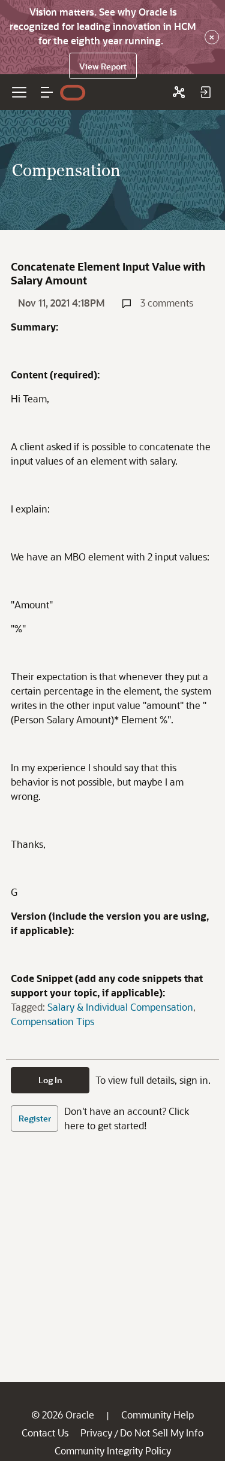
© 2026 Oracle (62, 1414)
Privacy (96, 1432)
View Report (103, 66)
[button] (47, 92)
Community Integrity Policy (113, 1450)
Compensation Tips (52, 1021)
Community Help (157, 1414)
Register (35, 1118)
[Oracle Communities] (179, 92)
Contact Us (45, 1432)
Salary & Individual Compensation (120, 1007)
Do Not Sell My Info (161, 1432)
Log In (50, 1080)
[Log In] (205, 92)
